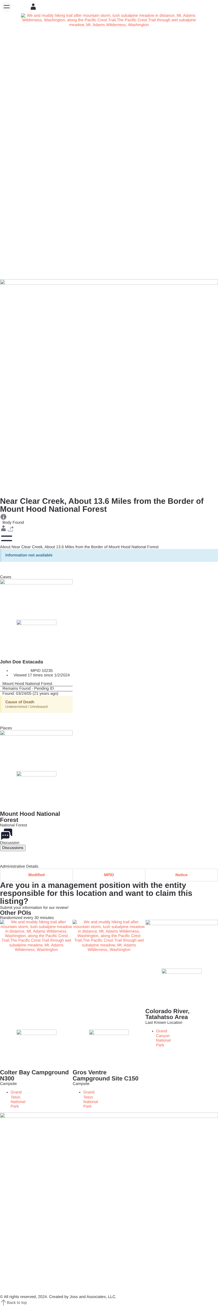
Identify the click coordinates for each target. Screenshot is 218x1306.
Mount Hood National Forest (30, 816)
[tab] (13, 848)
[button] (6, 6)
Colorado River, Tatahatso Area (167, 1014)
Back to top (17, 1302)
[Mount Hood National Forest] (36, 683)
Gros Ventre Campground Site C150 (106, 1075)
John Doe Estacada (21, 661)
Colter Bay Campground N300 (34, 1075)
